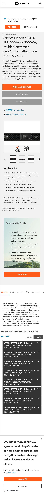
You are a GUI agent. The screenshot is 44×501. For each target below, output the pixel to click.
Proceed (12, 26)
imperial (38, 337)
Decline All (22, 486)
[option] (22, 137)
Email (7, 336)
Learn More (22, 274)
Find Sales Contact (22, 87)
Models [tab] (4, 292)
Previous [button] (5, 159)
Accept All (22, 479)
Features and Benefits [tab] (19, 292)
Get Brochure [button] (22, 94)
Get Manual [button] (22, 101)
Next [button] (39, 159)
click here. (11, 472)
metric (29, 337)
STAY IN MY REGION (31, 27)
